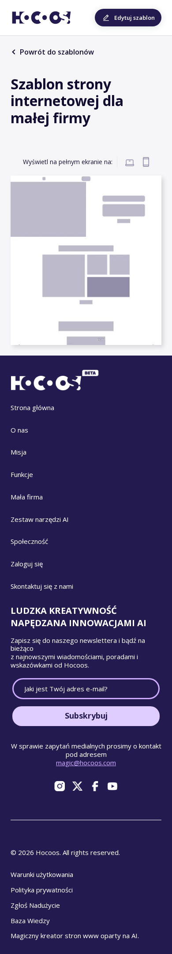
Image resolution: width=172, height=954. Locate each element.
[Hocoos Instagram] (59, 786)
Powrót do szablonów (56, 52)
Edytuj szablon (134, 18)
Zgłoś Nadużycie (35, 905)
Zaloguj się (27, 563)
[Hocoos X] (77, 786)
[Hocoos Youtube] (112, 786)
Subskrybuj (86, 715)
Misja (18, 452)
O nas (19, 430)
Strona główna (32, 407)
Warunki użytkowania (42, 874)
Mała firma (27, 496)
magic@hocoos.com (86, 762)
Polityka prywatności (42, 889)
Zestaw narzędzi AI (40, 519)
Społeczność (29, 541)
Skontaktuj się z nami (42, 586)
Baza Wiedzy (30, 920)
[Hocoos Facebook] (95, 786)
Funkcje (22, 474)
